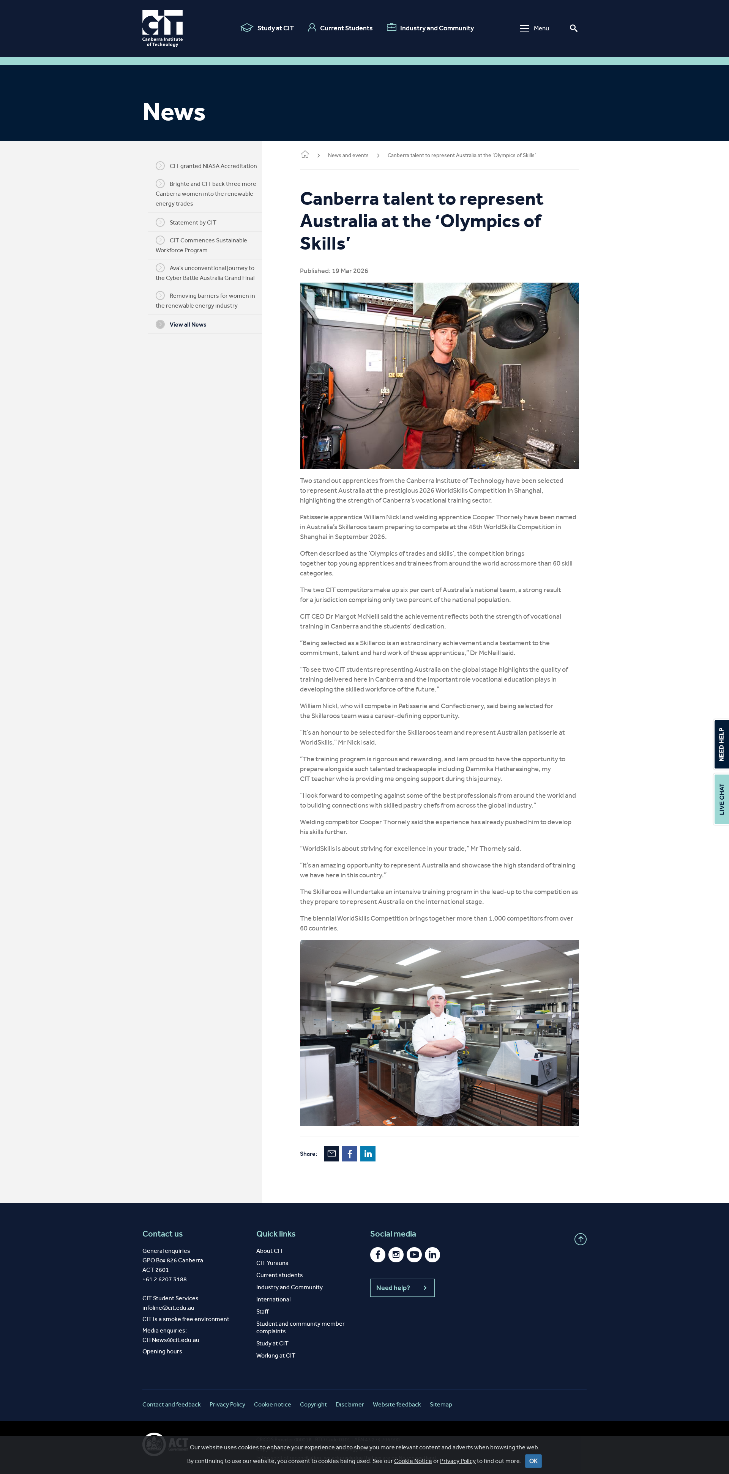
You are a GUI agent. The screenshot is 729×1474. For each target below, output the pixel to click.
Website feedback (397, 1404)
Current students (279, 1275)
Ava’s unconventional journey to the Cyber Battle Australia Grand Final (205, 272)
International (273, 1299)
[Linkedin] (432, 1254)
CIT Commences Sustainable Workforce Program (201, 245)
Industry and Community (437, 28)
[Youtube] (414, 1254)
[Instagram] (396, 1254)
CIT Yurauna (272, 1263)
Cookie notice (272, 1404)
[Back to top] (580, 1239)
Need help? (393, 1288)
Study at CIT (275, 28)
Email (331, 1153)
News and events (348, 155)
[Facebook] (377, 1254)
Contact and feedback (171, 1404)
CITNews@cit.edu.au (170, 1340)
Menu (541, 28)
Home (304, 156)
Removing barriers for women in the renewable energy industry (205, 300)
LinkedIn (368, 1153)
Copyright (313, 1404)
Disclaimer (350, 1404)
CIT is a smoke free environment (185, 1319)
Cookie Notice (413, 1461)
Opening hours (162, 1351)
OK (533, 1461)
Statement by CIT (193, 222)
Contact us (162, 1234)
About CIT (269, 1250)
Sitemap (441, 1404)
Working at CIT (275, 1355)
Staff (262, 1311)
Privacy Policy (458, 1461)
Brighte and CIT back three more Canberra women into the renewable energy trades (206, 193)
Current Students (346, 28)
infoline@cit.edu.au (168, 1307)
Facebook (349, 1153)
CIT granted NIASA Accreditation (213, 166)
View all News (188, 324)
